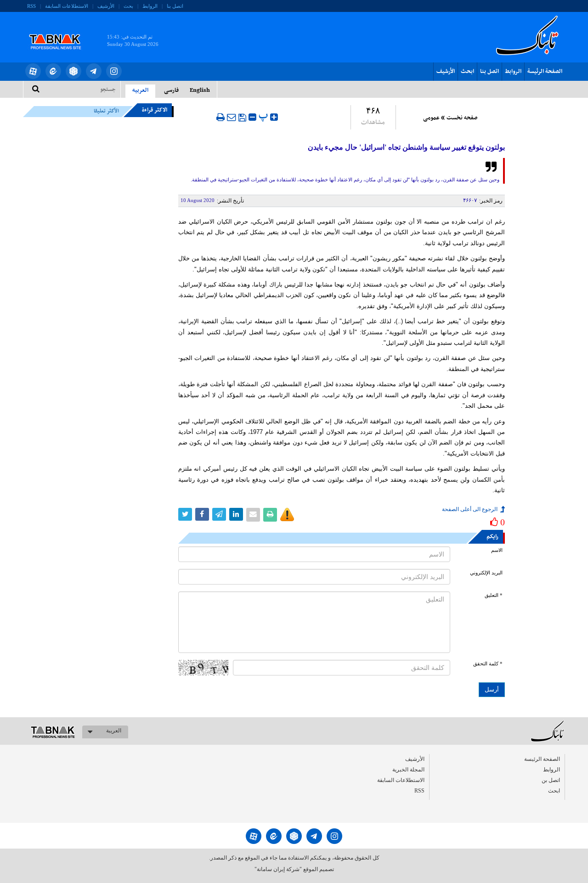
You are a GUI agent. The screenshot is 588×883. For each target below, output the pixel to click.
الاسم (497, 550)
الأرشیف (105, 6)
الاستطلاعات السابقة (66, 6)
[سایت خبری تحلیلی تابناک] (61, 31)
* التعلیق (494, 595)
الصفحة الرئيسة (544, 72)
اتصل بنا (175, 6)
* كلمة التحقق (488, 663)
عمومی (431, 118)
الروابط (150, 6)
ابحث (467, 72)
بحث (128, 6)
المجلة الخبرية (408, 769)
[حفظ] (242, 117)
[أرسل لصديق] (231, 117)
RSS (31, 6)
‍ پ (264, 116)
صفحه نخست (462, 118)
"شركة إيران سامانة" (278, 869)
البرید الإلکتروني (486, 572)
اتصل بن (551, 780)
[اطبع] (220, 117)
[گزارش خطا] (287, 515)
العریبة (113, 730)
